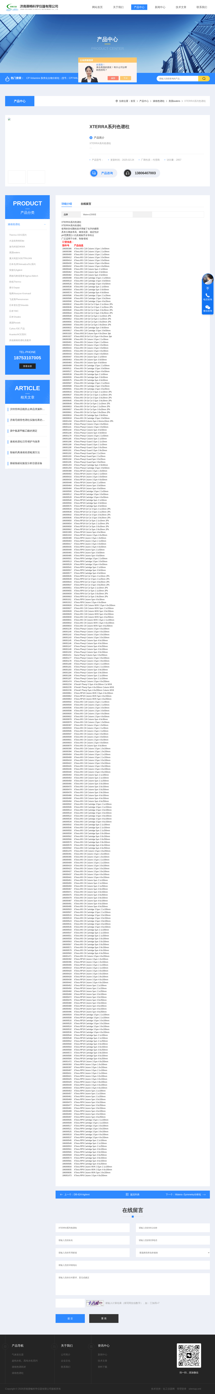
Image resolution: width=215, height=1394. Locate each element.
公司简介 (65, 1354)
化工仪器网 (169, 1389)
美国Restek (14, 322)
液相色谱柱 (159, 101)
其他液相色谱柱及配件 (20, 340)
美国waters (174, 101)
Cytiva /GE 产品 (17, 328)
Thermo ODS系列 (17, 235)
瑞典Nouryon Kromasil (20, 293)
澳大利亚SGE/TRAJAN (20, 258)
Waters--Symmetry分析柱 (188, 1194)
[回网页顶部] (207, 289)
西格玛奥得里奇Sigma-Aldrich (23, 276)
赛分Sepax (14, 287)
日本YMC (14, 311)
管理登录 (181, 1389)
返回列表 (135, 1194)
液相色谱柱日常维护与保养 (25, 441)
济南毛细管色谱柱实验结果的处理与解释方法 (28, 420)
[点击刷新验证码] (95, 1303)
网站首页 (97, 7)
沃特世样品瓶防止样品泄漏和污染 (28, 409)
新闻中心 (160, 7)
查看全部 (27, 366)
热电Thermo (15, 281)
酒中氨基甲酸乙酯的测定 (23, 430)
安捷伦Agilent (15, 270)
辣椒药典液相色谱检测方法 (25, 452)
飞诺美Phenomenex (19, 299)
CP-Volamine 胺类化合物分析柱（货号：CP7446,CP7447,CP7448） (62, 78)
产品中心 (139, 7)
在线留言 (86, 203)
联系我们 (202, 7)
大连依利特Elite (16, 241)
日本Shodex (15, 317)
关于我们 (118, 7)
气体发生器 (18, 1354)
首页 (133, 101)
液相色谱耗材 (19, 1367)
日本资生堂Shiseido (18, 305)
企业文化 (65, 1360)
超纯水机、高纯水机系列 (25, 1360)
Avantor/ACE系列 (17, 334)
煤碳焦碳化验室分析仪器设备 (26, 463)
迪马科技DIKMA (17, 246)
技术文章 (181, 7)
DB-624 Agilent (82, 1194)
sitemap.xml (195, 1389)
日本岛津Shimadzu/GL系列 (22, 264)
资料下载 (102, 1367)
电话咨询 (207, 299)
